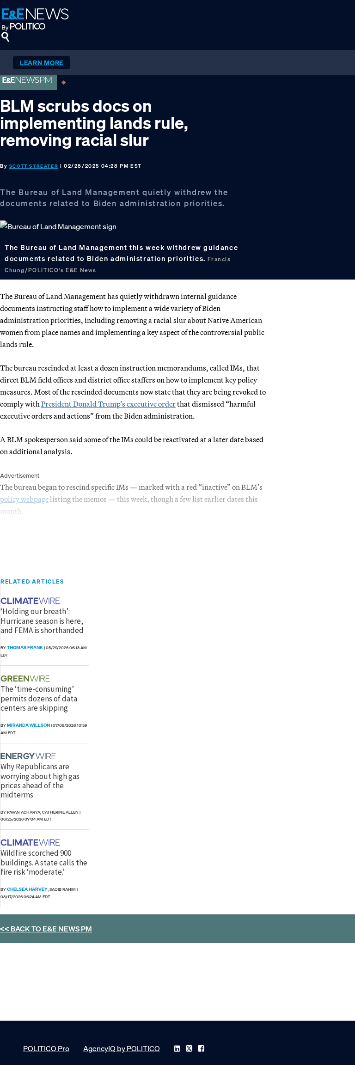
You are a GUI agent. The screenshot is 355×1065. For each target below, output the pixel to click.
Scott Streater (33, 166)
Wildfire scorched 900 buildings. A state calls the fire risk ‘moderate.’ (43, 862)
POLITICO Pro (46, 1048)
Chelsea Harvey (27, 889)
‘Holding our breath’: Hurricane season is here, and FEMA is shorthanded (42, 620)
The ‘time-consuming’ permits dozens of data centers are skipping (38, 698)
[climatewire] (31, 600)
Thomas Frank (25, 648)
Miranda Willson (28, 725)
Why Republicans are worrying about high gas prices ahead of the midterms (40, 780)
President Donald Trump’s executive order (108, 403)
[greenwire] (26, 678)
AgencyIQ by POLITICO (121, 1048)
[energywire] (29, 756)
